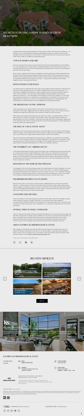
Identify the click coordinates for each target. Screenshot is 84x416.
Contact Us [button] (9, 341)
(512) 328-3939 (16, 389)
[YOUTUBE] (15, 410)
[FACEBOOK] (4, 410)
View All (42, 301)
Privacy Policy (62, 406)
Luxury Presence (24, 406)
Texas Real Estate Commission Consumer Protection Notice (33, 380)
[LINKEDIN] (11, 410)
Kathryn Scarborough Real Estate (37, 234)
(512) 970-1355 (62, 362)
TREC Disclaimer (22, 383)
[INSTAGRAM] (8, 410)
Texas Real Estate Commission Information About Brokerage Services (35, 381)
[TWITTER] (18, 410)
